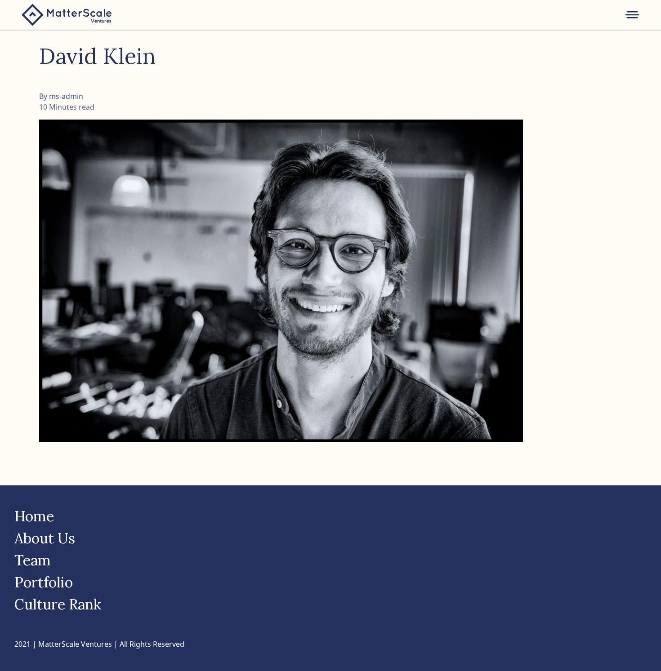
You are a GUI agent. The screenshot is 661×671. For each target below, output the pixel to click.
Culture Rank (57, 604)
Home (34, 516)
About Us (44, 538)
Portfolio (43, 582)
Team (32, 560)
